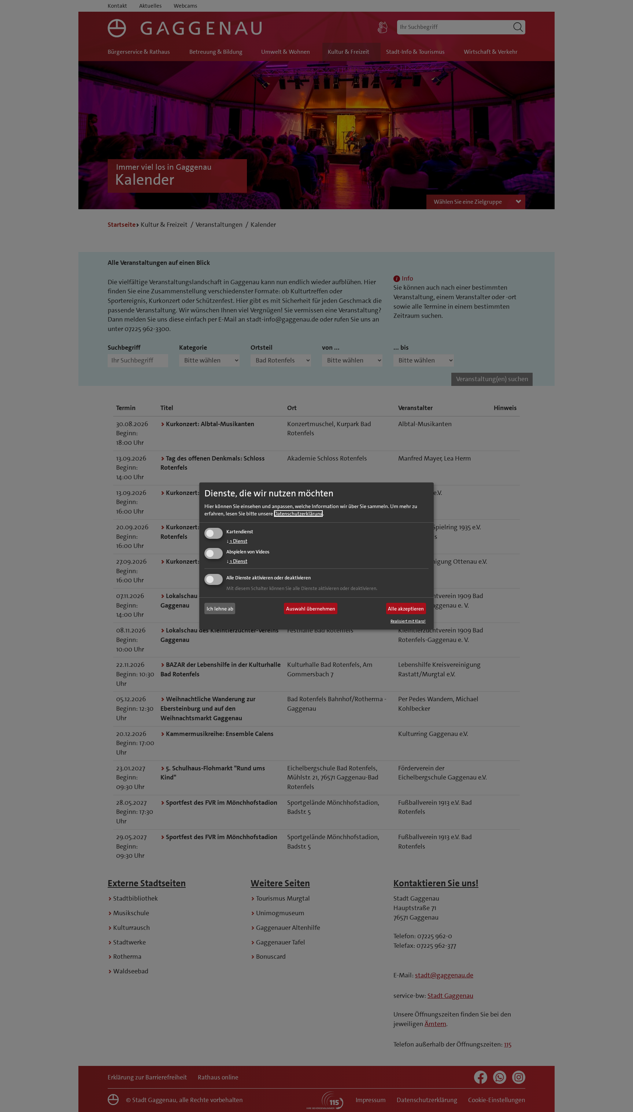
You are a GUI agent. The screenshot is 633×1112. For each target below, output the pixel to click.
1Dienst (236, 540)
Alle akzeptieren (406, 608)
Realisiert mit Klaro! (408, 621)
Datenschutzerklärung (298, 513)
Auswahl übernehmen (310, 608)
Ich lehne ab (220, 608)
